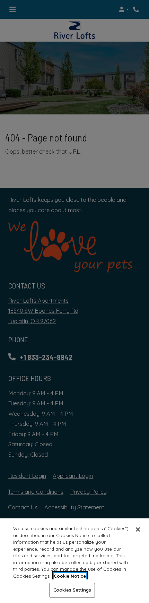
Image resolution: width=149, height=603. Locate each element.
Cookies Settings (72, 590)
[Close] (138, 529)
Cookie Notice (70, 576)
